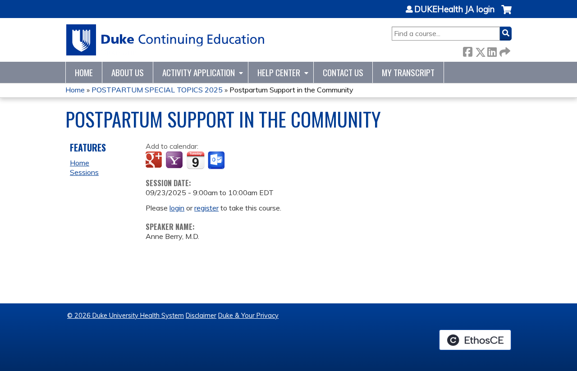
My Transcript (408, 72)
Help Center (278, 72)
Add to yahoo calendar (175, 160)
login (176, 207)
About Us (127, 72)
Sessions (84, 172)
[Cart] (506, 14)
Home (84, 72)
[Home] (165, 40)
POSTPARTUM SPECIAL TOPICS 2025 (157, 89)
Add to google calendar (155, 160)
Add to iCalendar (195, 160)
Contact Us (343, 72)
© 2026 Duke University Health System (125, 315)
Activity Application (198, 72)
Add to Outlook (217, 160)
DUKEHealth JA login (454, 9)
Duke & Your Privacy (248, 315)
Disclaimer (201, 315)
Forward (503, 50)
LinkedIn (491, 50)
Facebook (467, 50)
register (206, 207)
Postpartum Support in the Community (291, 89)
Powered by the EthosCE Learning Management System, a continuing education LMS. (475, 340)
